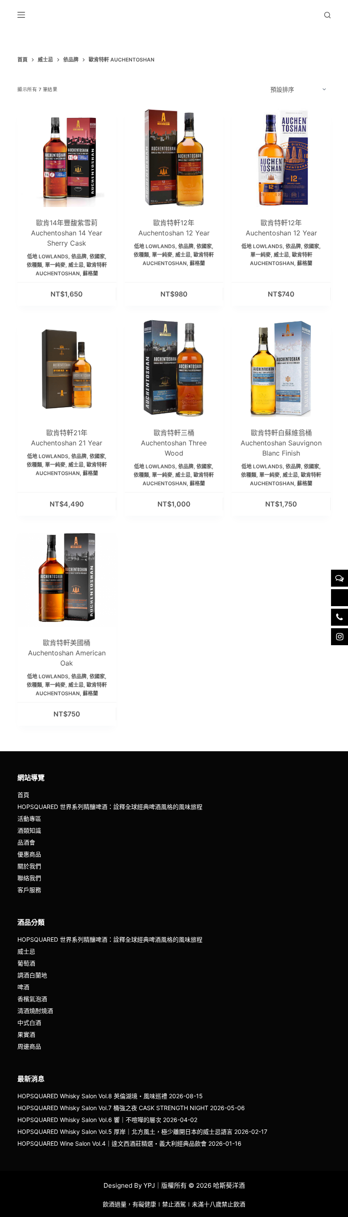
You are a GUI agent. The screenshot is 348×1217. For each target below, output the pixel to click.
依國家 (97, 256)
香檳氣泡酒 (32, 998)
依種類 (34, 265)
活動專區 (29, 818)
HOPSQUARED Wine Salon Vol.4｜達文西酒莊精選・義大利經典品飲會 (112, 1143)
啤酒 (23, 986)
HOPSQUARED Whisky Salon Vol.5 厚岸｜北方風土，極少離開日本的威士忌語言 (125, 1131)
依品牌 (79, 256)
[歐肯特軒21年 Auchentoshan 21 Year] (66, 368)
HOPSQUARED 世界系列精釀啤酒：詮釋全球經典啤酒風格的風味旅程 (109, 806)
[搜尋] (327, 15)
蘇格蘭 (90, 273)
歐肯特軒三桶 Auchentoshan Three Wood (174, 442)
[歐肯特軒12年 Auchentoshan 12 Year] (174, 158)
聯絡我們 (29, 877)
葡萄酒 (26, 963)
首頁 (23, 794)
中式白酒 (29, 1022)
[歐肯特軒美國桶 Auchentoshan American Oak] (66, 578)
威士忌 (76, 265)
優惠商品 (29, 854)
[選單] (21, 15)
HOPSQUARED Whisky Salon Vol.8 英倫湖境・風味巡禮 (92, 1095)
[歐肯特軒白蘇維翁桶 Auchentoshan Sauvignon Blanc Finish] (281, 368)
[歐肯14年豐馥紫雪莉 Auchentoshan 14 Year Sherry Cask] (66, 158)
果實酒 (26, 1034)
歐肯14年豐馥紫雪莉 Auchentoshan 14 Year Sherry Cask (66, 232)
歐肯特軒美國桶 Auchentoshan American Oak (67, 652)
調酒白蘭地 (32, 975)
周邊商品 (29, 1046)
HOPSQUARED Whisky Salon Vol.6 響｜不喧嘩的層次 (89, 1119)
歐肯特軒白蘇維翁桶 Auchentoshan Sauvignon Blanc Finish (281, 442)
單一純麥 (55, 265)
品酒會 (26, 842)
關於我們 (29, 866)
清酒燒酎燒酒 (35, 1010)
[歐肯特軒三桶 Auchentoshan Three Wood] (174, 368)
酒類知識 (29, 830)
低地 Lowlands (47, 256)
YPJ (149, 1185)
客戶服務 (29, 889)
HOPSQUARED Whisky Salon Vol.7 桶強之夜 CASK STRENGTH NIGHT (112, 1107)
